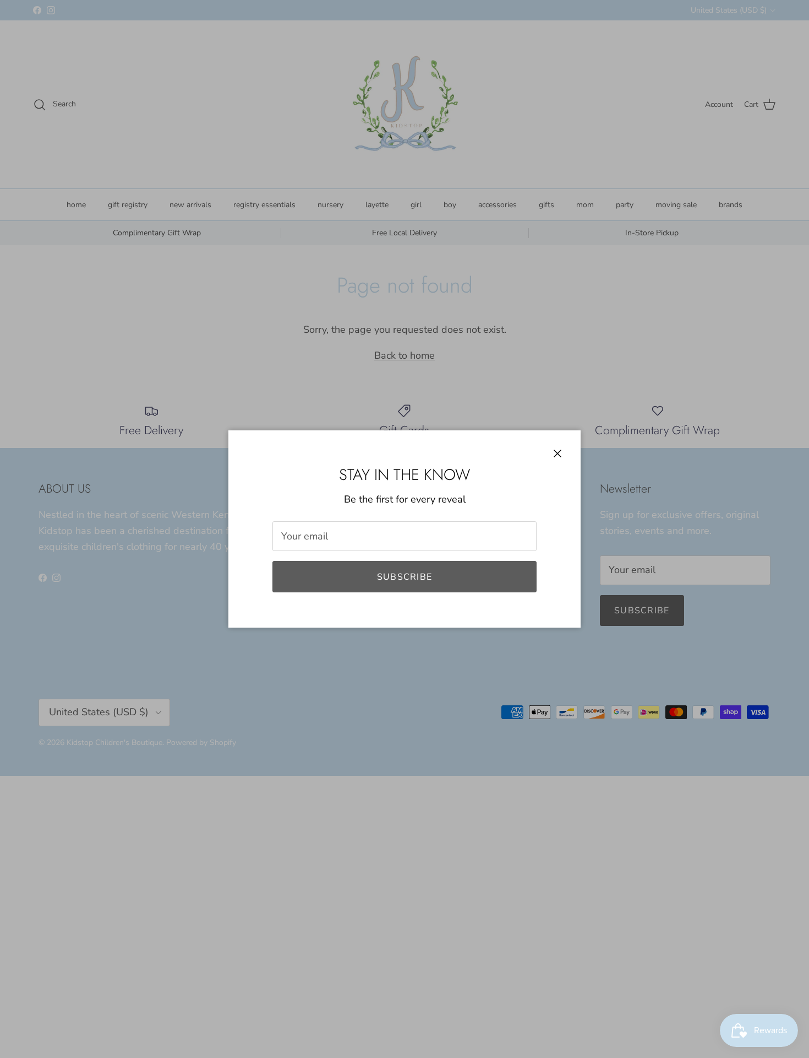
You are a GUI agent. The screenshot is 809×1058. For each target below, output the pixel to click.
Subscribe (405, 577)
